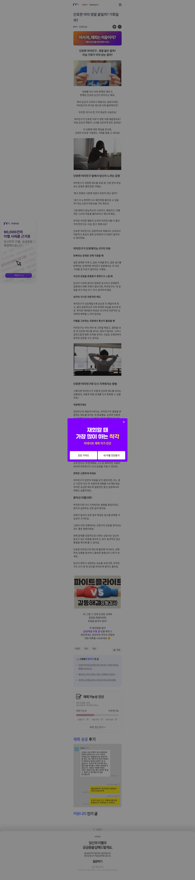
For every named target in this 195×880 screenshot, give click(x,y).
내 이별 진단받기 (111, 455)
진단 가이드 (83, 455)
